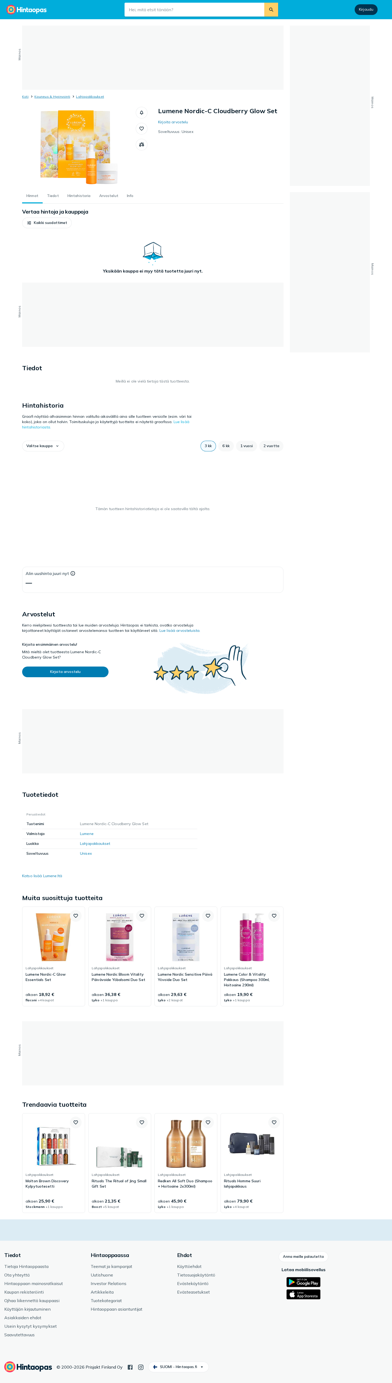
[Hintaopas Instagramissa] (141, 1366)
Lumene (87, 833)
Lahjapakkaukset (90, 96)
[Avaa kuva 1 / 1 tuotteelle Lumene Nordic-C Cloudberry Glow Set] (79, 147)
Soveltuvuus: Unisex (175, 131)
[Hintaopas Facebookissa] (130, 1366)
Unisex (86, 853)
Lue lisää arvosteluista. (179, 630)
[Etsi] (271, 10)
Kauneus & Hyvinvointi (52, 96)
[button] (141, 113)
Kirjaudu (366, 9)
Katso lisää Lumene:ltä (42, 875)
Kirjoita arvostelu (173, 122)
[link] (53, 956)
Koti (25, 96)
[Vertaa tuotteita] (141, 145)
